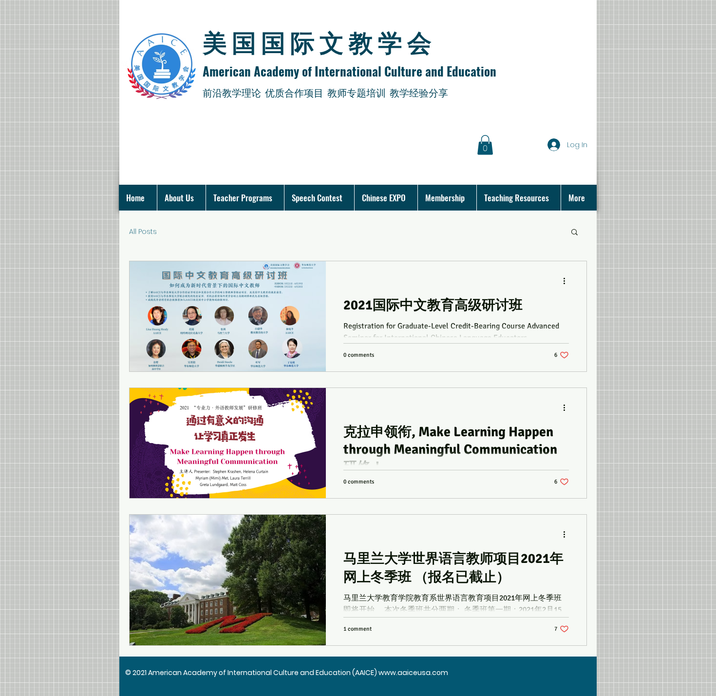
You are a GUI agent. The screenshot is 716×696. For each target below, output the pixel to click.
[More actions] (567, 281)
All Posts (143, 231)
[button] (485, 145)
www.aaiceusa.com (413, 672)
